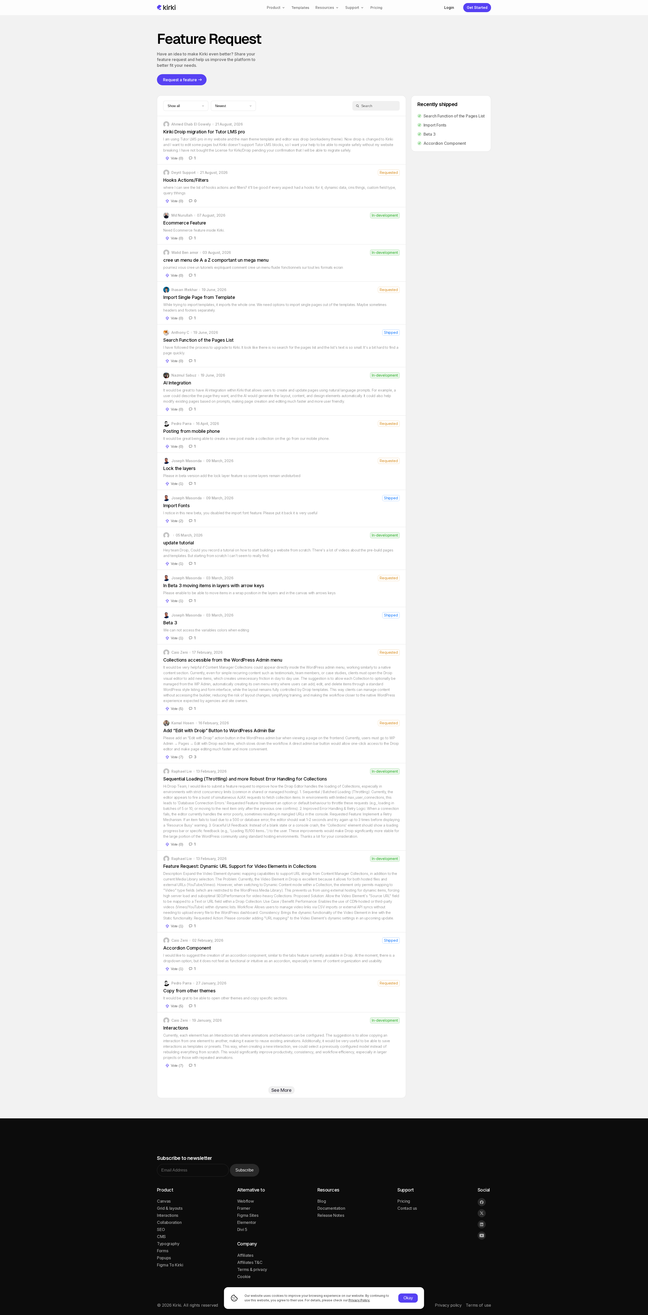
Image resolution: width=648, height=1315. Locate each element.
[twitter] (482, 1213)
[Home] (166, 7)
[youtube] (482, 1235)
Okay (408, 1298)
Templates (300, 7)
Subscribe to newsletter (184, 1158)
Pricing (376, 7)
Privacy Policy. (359, 1300)
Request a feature (180, 79)
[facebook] (482, 1202)
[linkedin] (482, 1224)
